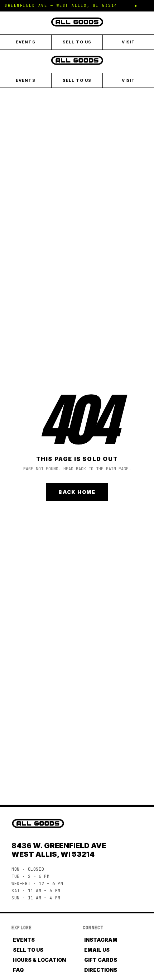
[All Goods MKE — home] (76, 22)
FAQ (18, 970)
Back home (77, 492)
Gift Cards (100, 960)
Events (25, 41)
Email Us (97, 950)
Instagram (100, 940)
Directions (100, 970)
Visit (128, 41)
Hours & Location (39, 960)
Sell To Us (77, 41)
